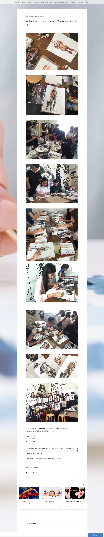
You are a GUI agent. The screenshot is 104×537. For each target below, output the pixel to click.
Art (37, 467)
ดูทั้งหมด (84, 484)
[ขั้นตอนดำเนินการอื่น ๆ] (77, 16)
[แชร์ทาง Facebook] (26, 472)
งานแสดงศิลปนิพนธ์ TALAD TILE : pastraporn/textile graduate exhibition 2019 (28, 503)
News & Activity (33, 467)
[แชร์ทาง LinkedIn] (33, 472)
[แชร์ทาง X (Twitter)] (30, 472)
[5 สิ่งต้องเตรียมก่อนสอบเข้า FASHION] (75, 493)
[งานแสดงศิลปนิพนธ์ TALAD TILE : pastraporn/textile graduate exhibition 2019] (29, 493)
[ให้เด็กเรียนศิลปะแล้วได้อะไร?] (52, 493)
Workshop (27, 467)
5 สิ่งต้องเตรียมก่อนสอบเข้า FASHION (73, 501)
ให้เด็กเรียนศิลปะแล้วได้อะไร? (49, 501)
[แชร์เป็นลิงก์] (37, 472)
